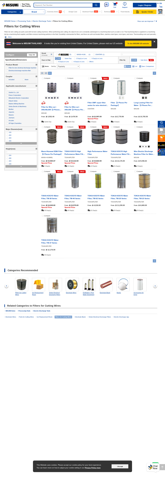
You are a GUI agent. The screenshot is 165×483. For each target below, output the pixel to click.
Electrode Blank (105, 293)
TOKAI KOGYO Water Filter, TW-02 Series (96, 197)
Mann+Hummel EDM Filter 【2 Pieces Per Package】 (51, 152)
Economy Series (52, 12)
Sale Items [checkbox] (144, 60)
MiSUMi (4, 4)
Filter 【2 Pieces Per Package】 (119, 104)
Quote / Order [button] (147, 12)
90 (50, 73)
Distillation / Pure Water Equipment (88, 294)
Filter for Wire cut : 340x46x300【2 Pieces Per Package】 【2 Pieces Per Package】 (51, 108)
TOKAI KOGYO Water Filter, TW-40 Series (73, 197)
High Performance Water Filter (97, 152)
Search (96, 5)
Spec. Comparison (148, 66)
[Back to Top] (162, 467)
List (136, 66)
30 (42, 73)
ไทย (160, 7)
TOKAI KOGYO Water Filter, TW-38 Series (49, 197)
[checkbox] (21, 68)
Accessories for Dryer (139, 294)
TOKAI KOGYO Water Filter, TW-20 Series (119, 197)
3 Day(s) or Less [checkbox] (81, 58)
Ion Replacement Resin (37, 294)
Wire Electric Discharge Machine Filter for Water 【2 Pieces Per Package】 (144, 152)
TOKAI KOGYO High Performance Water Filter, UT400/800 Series (75, 152)
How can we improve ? (146, 21)
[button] (160, 11)
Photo (129, 66)
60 (46, 73)
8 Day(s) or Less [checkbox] (79, 62)
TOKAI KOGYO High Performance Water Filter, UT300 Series (121, 152)
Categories (12, 12)
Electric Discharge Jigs (121, 317)
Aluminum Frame (88, 12)
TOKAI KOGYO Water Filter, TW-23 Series (142, 197)
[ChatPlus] (153, 468)
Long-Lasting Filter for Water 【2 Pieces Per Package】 (143, 104)
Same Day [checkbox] (68, 58)
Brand (34, 12)
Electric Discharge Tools (42, 21)
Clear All (32, 55)
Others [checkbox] (91, 62)
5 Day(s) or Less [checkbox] (97, 58)
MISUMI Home (10, 21)
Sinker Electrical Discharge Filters (54, 294)
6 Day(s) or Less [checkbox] (63, 62)
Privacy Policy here (92, 468)
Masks (119, 293)
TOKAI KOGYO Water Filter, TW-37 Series (49, 241)
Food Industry (125, 12)
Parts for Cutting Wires (26, 317)
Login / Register (144, 5)
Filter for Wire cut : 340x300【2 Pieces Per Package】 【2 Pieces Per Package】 (75, 108)
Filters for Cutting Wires (20, 294)
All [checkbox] (59, 58)
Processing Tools (24, 21)
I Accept (120, 466)
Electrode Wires (71, 293)
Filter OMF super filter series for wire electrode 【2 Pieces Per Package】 (98, 104)
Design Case (73, 12)
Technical (107, 12)
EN (160, 3)
